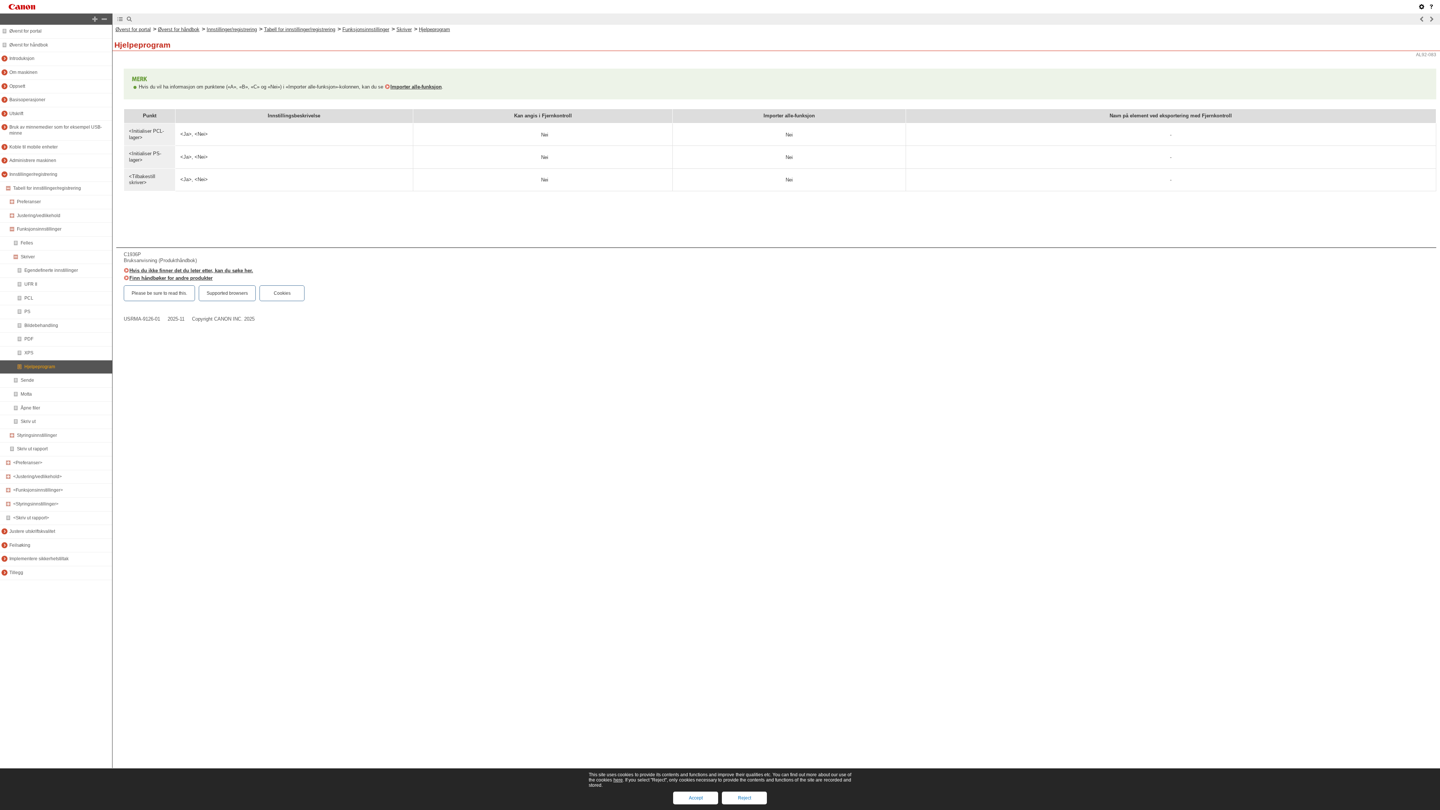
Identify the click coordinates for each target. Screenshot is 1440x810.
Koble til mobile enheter (33, 147)
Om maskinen (23, 72)
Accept (696, 798)
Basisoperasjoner (27, 99)
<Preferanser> (27, 462)
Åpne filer (30, 408)
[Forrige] (1422, 19)
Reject (744, 798)
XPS (28, 353)
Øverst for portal (25, 31)
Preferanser (29, 201)
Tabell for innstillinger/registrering (47, 188)
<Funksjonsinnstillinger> (38, 490)
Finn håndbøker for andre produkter (171, 278)
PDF (28, 339)
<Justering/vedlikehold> (37, 476)
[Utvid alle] (95, 19)
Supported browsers (227, 293)
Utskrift (16, 113)
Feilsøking (19, 545)
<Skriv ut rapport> (31, 517)
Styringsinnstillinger (37, 435)
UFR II (30, 284)
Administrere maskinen (32, 160)
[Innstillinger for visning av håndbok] (1422, 7)
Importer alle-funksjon (416, 87)
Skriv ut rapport (32, 449)
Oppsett (17, 86)
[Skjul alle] (104, 19)
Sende (27, 380)
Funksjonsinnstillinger (39, 229)
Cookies (282, 293)
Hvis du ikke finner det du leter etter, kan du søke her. (191, 270)
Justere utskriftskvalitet (32, 531)
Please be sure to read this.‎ (159, 293)
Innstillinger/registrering (33, 174)
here (618, 780)
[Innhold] (120, 19)
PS (27, 311)
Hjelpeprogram (39, 366)
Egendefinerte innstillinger (51, 270)
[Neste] (1431, 19)
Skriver (28, 257)
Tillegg (16, 572)
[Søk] (129, 19)
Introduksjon (21, 58)
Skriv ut (28, 421)
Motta (26, 394)
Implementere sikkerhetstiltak (39, 558)
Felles (27, 243)
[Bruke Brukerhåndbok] (1431, 7)
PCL (28, 298)
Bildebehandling (41, 325)
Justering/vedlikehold (38, 215)
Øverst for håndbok (28, 45)
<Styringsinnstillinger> (35, 504)
